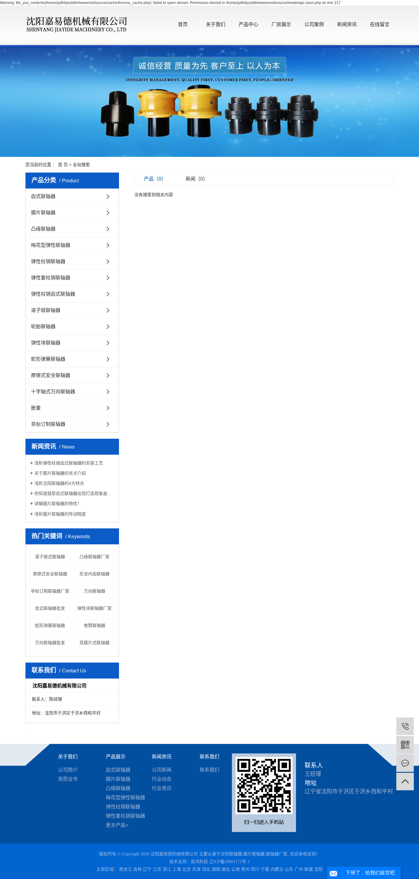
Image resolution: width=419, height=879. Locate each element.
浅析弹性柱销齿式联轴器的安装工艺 (68, 463)
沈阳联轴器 (231, 854)
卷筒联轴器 (94, 625)
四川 (255, 869)
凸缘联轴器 (43, 228)
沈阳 (318, 869)
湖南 (216, 869)
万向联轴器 (94, 591)
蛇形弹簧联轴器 (48, 359)
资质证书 (68, 779)
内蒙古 (277, 869)
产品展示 (115, 756)
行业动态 (161, 779)
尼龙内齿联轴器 (94, 573)
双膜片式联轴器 (94, 642)
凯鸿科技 (199, 861)
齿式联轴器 (43, 196)
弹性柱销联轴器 (48, 261)
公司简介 (68, 769)
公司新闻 (161, 769)
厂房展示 (281, 24)
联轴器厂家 (276, 854)
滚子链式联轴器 (50, 556)
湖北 (225, 869)
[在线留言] (405, 763)
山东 (289, 869)
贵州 (245, 869)
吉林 (137, 869)
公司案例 (314, 24)
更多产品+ (117, 825)
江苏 (157, 869)
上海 (176, 869)
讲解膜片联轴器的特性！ (58, 503)
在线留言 (380, 24)
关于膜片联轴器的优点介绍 (60, 473)
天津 (196, 869)
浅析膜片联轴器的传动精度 (60, 513)
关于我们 (215, 24)
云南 (235, 869)
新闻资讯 (347, 24)
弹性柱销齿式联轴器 (53, 294)
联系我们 (209, 756)
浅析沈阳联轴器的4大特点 (59, 483)
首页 (183, 24)
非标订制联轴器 (48, 424)
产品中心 (248, 24)
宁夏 (265, 869)
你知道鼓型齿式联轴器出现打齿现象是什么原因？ (74, 493)
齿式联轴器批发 (50, 608)
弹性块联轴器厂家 (94, 608)
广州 (298, 869)
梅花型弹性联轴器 (50, 245)
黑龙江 (125, 869)
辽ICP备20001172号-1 (229, 861)
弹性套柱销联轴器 (50, 277)
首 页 (63, 164)
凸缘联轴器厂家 (94, 556)
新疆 (308, 869)
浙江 (167, 869)
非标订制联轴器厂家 (50, 591)
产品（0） (155, 178)
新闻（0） (197, 178)
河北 (206, 869)
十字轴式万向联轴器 (53, 391)
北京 (186, 869)
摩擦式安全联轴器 (50, 375)
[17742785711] (405, 726)
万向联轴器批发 (50, 642)
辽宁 (147, 869)
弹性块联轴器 (45, 342)
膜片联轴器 (43, 212)
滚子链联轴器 (45, 310)
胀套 (36, 407)
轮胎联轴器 (43, 326)
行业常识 (161, 788)
